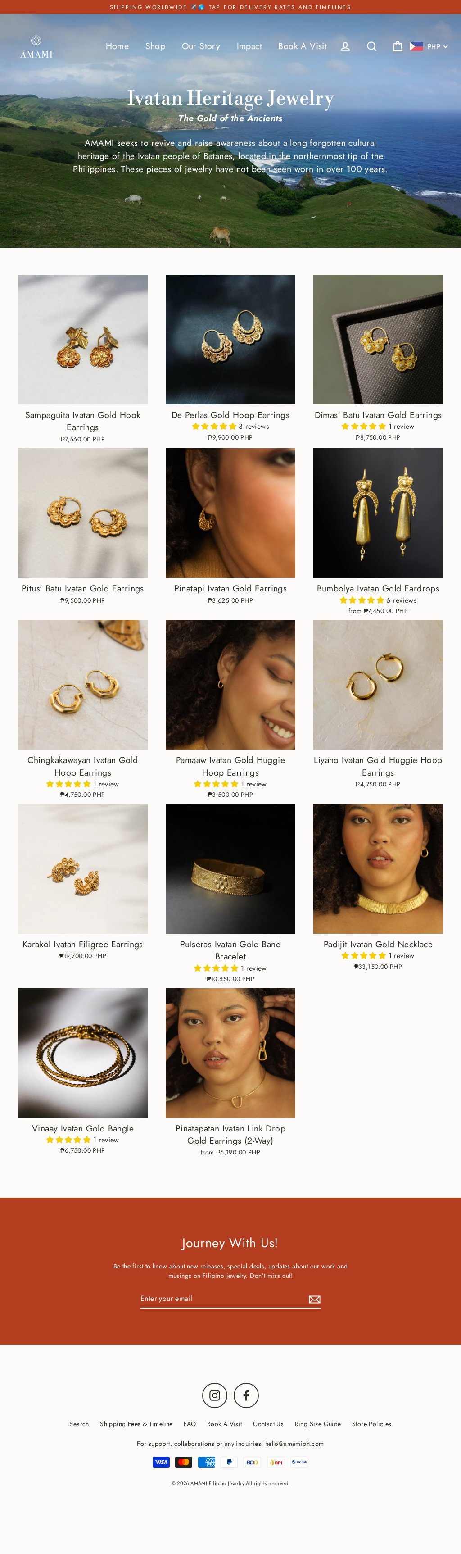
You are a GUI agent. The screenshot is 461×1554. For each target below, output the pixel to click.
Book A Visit (302, 46)
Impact (249, 46)
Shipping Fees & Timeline (136, 1423)
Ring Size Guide (318, 1423)
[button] (215, 426)
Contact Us (268, 1423)
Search (79, 1423)
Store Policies (372, 1423)
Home (117, 46)
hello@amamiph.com (294, 1443)
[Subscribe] (313, 1299)
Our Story (201, 46)
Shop (155, 46)
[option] (83, 869)
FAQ (190, 1423)
